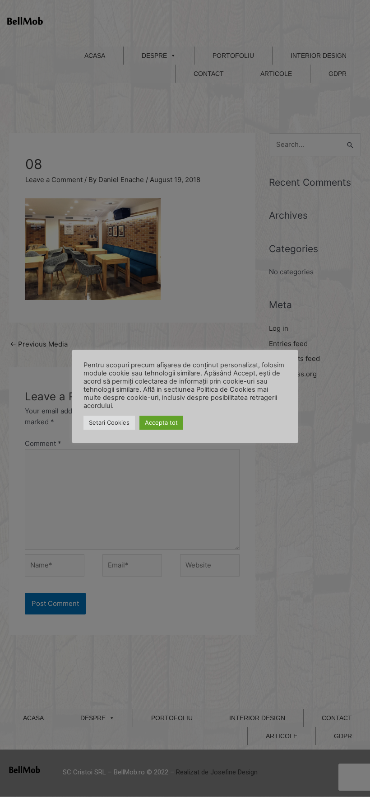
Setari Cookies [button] (109, 422)
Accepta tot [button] (161, 422)
